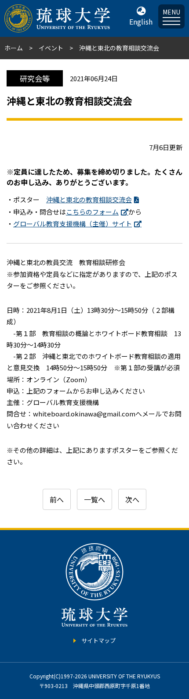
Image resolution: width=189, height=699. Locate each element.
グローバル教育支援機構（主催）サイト (72, 223)
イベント (51, 47)
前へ (57, 499)
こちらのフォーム (92, 211)
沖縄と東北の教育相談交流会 (89, 199)
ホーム (13, 47)
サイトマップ (98, 640)
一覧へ (94, 499)
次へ (132, 499)
